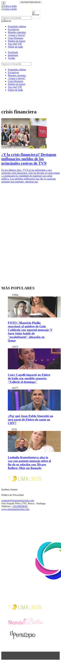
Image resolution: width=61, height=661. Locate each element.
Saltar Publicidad (31, 2)
